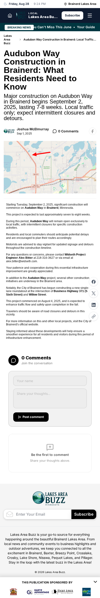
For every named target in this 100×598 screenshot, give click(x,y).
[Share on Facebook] (93, 281)
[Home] (10, 15)
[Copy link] (93, 316)
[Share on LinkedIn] (93, 304)
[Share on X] (93, 293)
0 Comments (68, 131)
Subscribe (72, 15)
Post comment (33, 417)
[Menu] (89, 15)
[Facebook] (92, 131)
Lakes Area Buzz (8, 39)
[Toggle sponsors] (95, 582)
